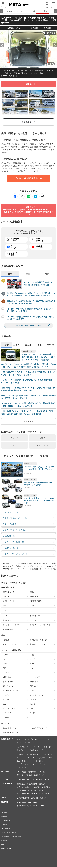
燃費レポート (8, 596)
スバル (32, 664)
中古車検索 (8, 11)
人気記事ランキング (10, 732)
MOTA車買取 (21, 772)
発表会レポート (9, 601)
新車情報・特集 (7, 587)
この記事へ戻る (13, 28)
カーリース (18, 11)
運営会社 (4, 813)
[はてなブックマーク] (35, 196)
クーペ (31, 761)
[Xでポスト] (22, 196)
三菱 (4, 668)
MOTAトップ (8, 563)
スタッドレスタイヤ (24, 779)
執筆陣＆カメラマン (37, 644)
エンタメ (33, 620)
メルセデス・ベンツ (10, 691)
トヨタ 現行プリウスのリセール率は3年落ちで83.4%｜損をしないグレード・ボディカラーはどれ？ (28, 373)
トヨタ (32, 655)
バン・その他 (21, 767)
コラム (14, 445)
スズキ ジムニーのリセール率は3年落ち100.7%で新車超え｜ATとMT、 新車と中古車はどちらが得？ (28, 404)
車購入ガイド (42, 445)
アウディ (6, 695)
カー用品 (4, 779)
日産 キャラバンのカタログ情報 (15, 518)
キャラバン (47, 566)
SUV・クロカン (22, 761)
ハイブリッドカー (23, 764)
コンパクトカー (30, 755)
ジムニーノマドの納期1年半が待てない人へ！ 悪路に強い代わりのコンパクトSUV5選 (28, 381)
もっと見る (28, 421)
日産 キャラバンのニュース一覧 (15, 554)
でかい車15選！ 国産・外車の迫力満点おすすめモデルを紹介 (38, 483)
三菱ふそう (34, 686)
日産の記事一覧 (9, 536)
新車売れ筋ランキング (38, 640)
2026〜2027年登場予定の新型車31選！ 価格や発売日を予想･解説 (39, 283)
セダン (50, 755)
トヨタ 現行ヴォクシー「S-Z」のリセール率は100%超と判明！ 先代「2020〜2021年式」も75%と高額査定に (28, 412)
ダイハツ (6, 673)
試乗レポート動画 (23, 787)
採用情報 (4, 817)
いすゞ (32, 673)
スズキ (32, 668)
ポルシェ (6, 700)
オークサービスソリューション (28, 806)
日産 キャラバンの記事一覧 (13, 542)
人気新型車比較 (36, 601)
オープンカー (40, 761)
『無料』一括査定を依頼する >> (28, 178)
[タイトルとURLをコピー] (42, 196)
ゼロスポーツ (8, 682)
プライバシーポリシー (8, 832)
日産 (4, 659)
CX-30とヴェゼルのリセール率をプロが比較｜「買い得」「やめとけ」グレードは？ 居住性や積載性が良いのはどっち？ (31, 294)
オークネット (21, 802)
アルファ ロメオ (9, 708)
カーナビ (46, 779)
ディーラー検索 (29, 11)
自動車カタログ (21, 566)
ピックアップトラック (39, 764)
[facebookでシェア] (15, 196)
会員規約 (4, 840)
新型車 (42, 438)
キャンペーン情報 (9, 644)
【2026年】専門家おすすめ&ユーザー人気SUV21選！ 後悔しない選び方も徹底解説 (30, 318)
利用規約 (4, 824)
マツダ (5, 664)
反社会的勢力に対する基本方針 (11, 836)
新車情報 (32, 563)
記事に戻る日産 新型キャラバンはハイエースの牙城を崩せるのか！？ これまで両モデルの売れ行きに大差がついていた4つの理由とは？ (28, 210)
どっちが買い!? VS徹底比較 (41, 787)
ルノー (37, 750)
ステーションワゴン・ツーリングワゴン (31, 758)
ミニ (4, 704)
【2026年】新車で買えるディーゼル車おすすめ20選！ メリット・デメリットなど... (39, 469)
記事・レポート (21, 569)
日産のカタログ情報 (10, 512)
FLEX (42, 806)
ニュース (14, 438)
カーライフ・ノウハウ (11, 625)
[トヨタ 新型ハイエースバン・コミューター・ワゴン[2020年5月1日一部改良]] (35, 94)
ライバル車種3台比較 (24, 790)
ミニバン (50, 758)
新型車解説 (43, 563)
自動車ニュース (9, 592)
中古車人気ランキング (38, 728)
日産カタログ (35, 566)
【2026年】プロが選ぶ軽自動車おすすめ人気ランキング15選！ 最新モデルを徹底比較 (30, 310)
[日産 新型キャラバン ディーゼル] (8, 94)
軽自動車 (20, 755)
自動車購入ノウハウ (28, 351)
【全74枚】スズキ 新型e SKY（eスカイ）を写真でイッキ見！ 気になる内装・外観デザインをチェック (28, 388)
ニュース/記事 (42, 11)
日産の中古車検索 (10, 524)
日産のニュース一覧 (10, 548)
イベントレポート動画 (25, 793)
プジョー (33, 700)
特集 (4, 605)
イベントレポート (36, 616)
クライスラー (8, 713)
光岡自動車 (7, 677)
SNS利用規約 (5, 828)
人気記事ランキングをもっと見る (28, 325)
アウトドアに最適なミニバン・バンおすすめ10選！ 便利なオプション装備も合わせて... (39, 500)
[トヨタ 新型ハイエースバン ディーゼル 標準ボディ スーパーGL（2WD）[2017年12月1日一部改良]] (49, 94)
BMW (32, 691)
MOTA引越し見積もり (39, 798)
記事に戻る (30, 84)
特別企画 (6, 640)
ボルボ (32, 704)
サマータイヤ (37, 779)
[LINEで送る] (28, 196)
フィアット (34, 713)
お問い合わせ (5, 820)
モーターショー (9, 616)
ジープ (32, 708)
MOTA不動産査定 (23, 798)
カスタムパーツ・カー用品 (40, 625)
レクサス (6, 655)
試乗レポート (35, 592)
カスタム (53, 11)
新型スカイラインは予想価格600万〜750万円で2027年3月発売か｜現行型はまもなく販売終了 (31, 302)
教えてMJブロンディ (41, 793)
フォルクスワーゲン (37, 695)
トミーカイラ (35, 677)
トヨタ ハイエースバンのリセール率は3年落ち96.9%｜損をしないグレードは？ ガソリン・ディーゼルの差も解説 (38, 357)
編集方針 (4, 844)
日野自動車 (34, 682)
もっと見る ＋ (28, 121)
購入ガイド (7, 620)
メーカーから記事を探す (11, 650)
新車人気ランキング (10, 728)
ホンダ (32, 659)
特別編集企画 (8, 629)
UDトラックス (8, 686)
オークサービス (33, 802)
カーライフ (6, 611)
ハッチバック (42, 755)
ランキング (6, 723)
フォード (6, 717)
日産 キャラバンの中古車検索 (14, 530)
